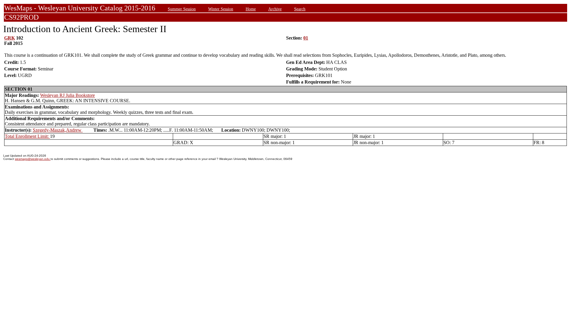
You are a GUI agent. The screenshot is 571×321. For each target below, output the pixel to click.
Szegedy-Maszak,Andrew (58, 130)
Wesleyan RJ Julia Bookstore (67, 95)
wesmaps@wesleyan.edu (33, 158)
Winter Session (220, 9)
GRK (9, 37)
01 (305, 37)
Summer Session (182, 9)
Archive (275, 9)
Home (251, 9)
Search (299, 9)
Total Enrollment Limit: (27, 136)
